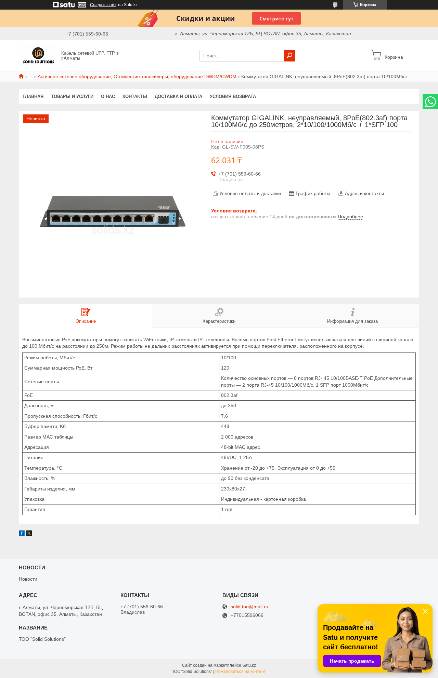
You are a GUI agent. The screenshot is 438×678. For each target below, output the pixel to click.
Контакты (135, 96)
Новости (28, 579)
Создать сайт (103, 4)
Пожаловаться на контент (240, 671)
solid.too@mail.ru (249, 606)
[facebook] (22, 534)
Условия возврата (233, 96)
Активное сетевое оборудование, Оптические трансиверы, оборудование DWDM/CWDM (137, 76)
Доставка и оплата (178, 96)
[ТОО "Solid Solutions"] (38, 55)
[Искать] (289, 55)
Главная (33, 96)
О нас (108, 96)
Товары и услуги (72, 96)
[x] (29, 534)
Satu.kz (249, 665)
